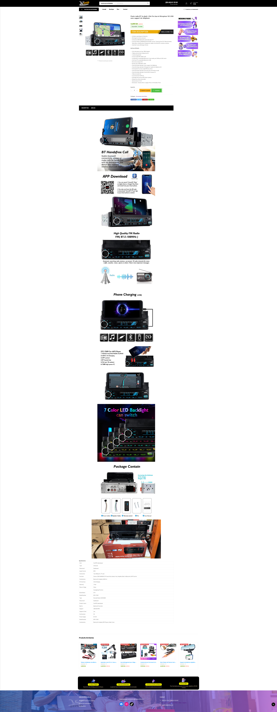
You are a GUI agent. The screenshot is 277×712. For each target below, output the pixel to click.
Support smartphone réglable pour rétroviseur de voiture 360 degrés (188, 662)
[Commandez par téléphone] (273, 704)
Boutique (111, 9)
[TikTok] (132, 704)
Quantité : (133, 87)
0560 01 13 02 (165, 700)
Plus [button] (118, 9)
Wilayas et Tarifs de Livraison (87, 700)
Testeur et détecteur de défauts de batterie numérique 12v (89, 662)
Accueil (104, 9)
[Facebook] (121, 704)
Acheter (157, 90)
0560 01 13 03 (174, 700)
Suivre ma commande (85, 703)
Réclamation (82, 706)
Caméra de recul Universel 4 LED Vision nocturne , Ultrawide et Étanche (148, 662)
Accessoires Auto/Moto (141, 96)
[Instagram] (126, 704)
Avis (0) (93, 108)
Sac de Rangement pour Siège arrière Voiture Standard (129, 662)
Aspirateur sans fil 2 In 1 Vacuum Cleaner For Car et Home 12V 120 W (109, 662)
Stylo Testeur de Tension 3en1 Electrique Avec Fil (168, 662)
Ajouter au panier (145, 90)
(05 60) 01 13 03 (172, 2)
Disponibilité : (135, 26)
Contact (125, 9)
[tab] (85, 108)
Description (85, 108)
